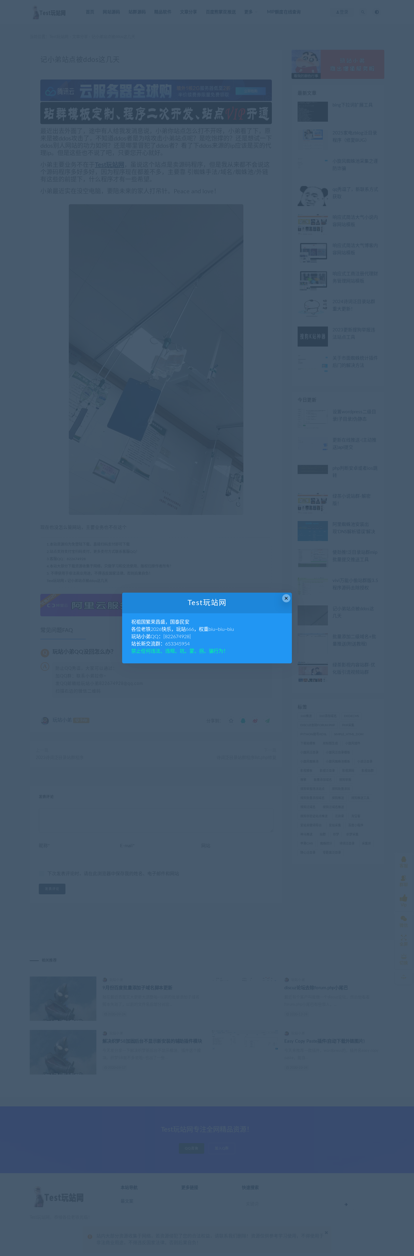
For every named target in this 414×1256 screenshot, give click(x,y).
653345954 (177, 644)
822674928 (177, 636)
